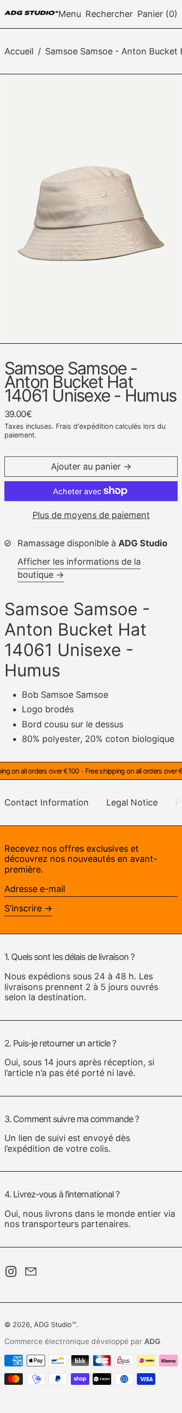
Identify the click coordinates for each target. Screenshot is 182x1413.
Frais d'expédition (84, 426)
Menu (69, 14)
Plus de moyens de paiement (91, 515)
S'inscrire (23, 908)
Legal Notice (132, 802)
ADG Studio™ (55, 1324)
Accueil (18, 51)
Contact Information (46, 802)
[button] (109, 14)
